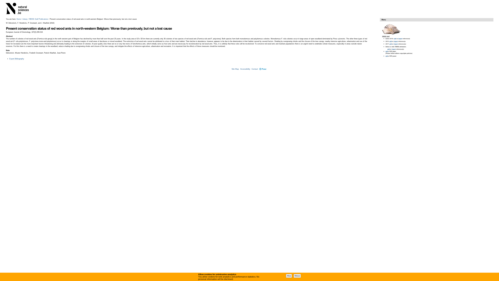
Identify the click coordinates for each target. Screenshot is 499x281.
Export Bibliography (16, 59)
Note (8, 50)
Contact (255, 69)
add (395, 39)
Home (19, 19)
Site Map (235, 69)
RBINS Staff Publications (38, 19)
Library (25, 19)
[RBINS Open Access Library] (19, 9)
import (400, 39)
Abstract (9, 36)
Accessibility (245, 69)
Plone (263, 69)
